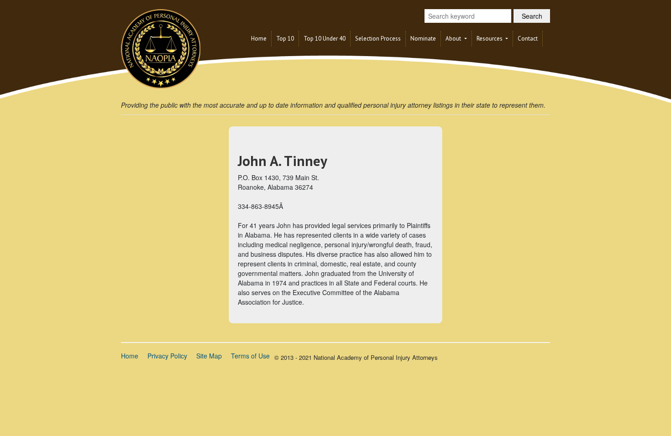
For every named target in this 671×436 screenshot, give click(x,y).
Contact (528, 38)
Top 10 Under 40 (325, 38)
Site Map (209, 355)
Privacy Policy (167, 355)
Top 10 (285, 38)
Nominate (423, 38)
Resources (490, 38)
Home (259, 38)
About (454, 38)
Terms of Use (250, 355)
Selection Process (378, 38)
